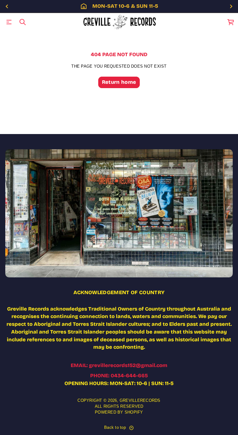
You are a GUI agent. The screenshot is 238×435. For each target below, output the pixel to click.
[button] (22, 22)
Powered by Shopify (119, 412)
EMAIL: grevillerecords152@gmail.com (119, 365)
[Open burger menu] (9, 22)
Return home (119, 82)
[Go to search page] (22, 22)
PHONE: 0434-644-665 (119, 376)
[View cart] (231, 22)
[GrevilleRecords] (120, 22)
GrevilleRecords (140, 400)
